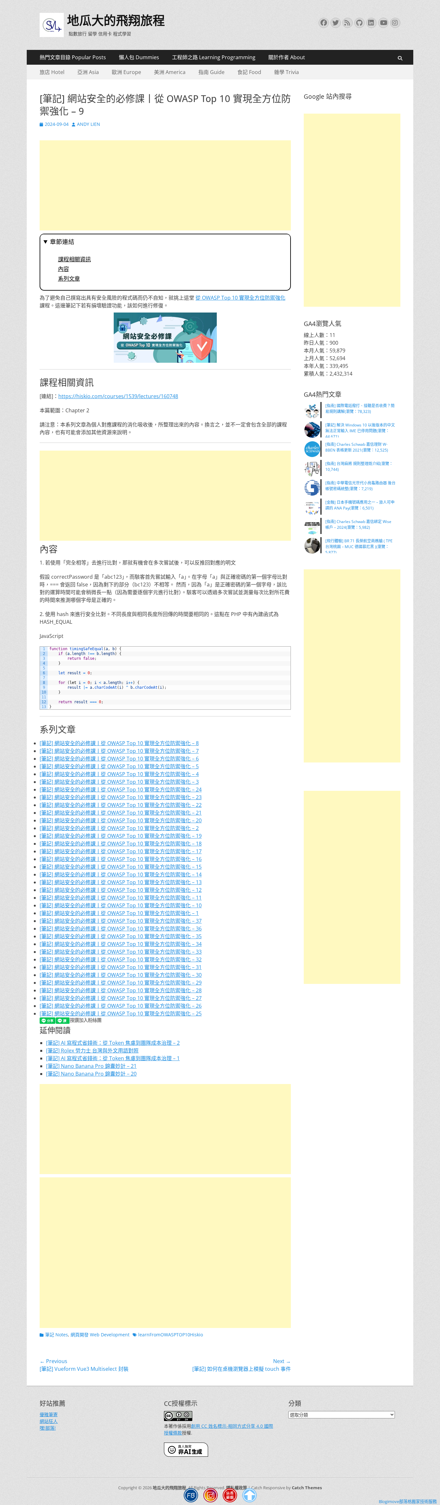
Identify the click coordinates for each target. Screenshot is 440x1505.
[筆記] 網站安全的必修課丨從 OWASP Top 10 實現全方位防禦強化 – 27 (121, 998)
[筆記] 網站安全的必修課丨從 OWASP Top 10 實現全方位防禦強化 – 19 (121, 835)
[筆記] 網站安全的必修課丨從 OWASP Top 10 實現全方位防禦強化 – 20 (121, 820)
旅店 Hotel (52, 72)
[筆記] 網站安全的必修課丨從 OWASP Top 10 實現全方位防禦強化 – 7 (119, 750)
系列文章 (69, 279)
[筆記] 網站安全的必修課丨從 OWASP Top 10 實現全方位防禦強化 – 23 (121, 797)
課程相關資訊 (74, 259)
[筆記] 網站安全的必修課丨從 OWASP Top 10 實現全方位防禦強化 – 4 (119, 774)
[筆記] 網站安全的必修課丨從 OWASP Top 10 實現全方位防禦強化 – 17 (121, 851)
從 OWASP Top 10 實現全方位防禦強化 (240, 297)
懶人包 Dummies (139, 57)
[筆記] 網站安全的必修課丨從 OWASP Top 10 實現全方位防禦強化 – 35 (121, 936)
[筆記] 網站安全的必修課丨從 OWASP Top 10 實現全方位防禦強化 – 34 (121, 944)
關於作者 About (286, 57)
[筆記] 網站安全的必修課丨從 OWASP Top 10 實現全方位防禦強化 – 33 (121, 951)
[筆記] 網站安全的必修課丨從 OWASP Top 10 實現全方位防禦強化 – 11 (121, 897)
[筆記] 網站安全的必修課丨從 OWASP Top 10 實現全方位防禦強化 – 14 (121, 874)
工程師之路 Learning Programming (213, 57)
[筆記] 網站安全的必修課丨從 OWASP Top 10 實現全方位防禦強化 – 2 (119, 828)
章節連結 (62, 241)
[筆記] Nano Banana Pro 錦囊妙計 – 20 (91, 1073)
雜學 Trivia (286, 72)
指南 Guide (211, 72)
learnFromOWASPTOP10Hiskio (170, 1335)
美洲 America (170, 72)
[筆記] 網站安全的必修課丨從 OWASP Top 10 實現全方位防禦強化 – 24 (121, 789)
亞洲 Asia (88, 72)
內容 (63, 269)
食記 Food (249, 72)
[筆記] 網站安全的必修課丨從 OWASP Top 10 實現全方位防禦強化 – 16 (121, 859)
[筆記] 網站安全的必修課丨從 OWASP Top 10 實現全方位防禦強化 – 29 (121, 982)
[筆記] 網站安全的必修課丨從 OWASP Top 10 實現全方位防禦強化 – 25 (121, 1013)
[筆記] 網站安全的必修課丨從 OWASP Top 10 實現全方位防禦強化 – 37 (121, 920)
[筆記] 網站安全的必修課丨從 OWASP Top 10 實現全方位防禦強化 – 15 (121, 866)
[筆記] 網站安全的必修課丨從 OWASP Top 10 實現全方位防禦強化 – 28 (121, 990)
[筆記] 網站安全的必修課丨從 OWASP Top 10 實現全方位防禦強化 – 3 (119, 781)
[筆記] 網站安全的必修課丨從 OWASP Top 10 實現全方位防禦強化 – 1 (119, 913)
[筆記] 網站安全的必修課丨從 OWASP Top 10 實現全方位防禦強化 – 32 (121, 959)
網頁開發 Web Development (100, 1335)
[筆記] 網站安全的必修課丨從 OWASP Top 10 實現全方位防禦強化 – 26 (121, 1005)
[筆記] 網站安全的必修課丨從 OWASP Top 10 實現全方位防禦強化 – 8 (119, 743)
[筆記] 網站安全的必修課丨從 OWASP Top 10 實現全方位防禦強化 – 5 (119, 766)
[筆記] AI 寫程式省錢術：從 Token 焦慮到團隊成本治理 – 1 (113, 1058)
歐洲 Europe (126, 72)
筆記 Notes (56, 1335)
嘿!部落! (48, 1428)
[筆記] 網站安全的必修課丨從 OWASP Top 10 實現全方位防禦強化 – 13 (121, 882)
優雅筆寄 (49, 1414)
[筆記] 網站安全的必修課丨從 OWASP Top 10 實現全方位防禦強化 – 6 (119, 758)
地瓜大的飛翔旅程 (116, 21)
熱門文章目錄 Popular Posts (73, 57)
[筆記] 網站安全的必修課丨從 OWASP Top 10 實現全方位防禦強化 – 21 (121, 812)
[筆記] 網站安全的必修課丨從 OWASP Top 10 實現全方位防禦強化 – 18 (121, 843)
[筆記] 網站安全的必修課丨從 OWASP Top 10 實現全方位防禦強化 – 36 (121, 928)
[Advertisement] (165, 185)
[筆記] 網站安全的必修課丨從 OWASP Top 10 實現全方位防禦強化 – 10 (121, 905)
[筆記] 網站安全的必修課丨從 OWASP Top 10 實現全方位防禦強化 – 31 (121, 967)
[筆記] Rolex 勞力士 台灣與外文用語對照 (92, 1050)
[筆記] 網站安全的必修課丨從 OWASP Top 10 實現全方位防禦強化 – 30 (121, 974)
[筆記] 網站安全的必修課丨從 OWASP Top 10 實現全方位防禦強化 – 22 (121, 805)
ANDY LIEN (88, 124)
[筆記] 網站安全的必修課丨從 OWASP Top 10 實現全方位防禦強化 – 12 (121, 889)
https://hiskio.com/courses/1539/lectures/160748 (118, 396)
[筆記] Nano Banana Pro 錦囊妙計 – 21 (91, 1066)
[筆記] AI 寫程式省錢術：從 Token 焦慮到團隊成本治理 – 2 (113, 1042)
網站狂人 (49, 1421)
